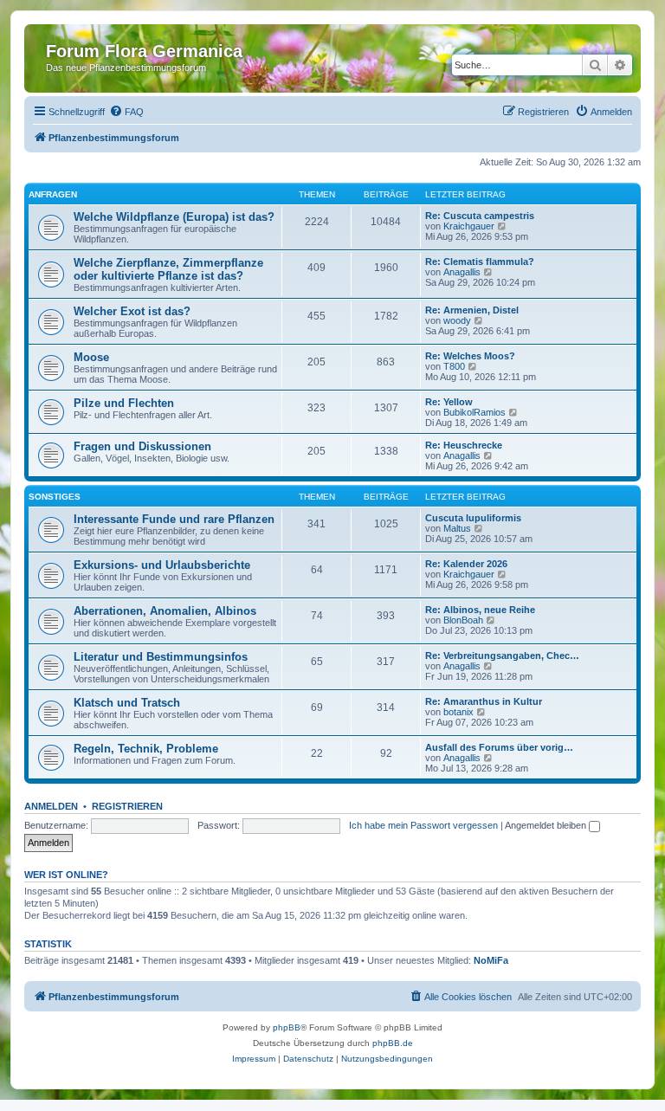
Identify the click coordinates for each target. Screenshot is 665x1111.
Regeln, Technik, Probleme (146, 748)
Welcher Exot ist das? (132, 311)
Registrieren (127, 806)
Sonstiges (55, 496)
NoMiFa (491, 960)
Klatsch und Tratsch (127, 702)
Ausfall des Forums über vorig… (499, 747)
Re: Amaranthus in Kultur (483, 701)
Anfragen (53, 194)
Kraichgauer (468, 226)
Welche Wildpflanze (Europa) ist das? (174, 216)
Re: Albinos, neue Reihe (480, 609)
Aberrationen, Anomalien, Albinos (165, 610)
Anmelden (51, 806)
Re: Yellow (449, 402)
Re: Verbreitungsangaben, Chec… (502, 655)
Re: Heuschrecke (463, 445)
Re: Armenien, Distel (472, 310)
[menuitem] (126, 111)
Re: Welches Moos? (470, 356)
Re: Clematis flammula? (479, 261)
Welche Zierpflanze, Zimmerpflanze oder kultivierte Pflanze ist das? (168, 269)
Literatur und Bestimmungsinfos (161, 656)
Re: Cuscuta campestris (479, 215)
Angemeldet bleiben (547, 825)
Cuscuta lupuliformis (473, 518)
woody (457, 320)
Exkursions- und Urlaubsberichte (162, 565)
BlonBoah (463, 620)
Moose (91, 357)
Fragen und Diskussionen (142, 446)
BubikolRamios (474, 412)
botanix (458, 712)
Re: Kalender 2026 (466, 564)
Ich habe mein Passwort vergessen (423, 825)
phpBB (286, 1027)
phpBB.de (392, 1043)
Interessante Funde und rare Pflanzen (174, 519)
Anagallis (462, 272)
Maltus (457, 528)
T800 (454, 366)
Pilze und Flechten (124, 403)
